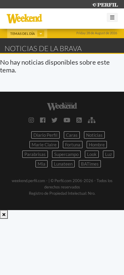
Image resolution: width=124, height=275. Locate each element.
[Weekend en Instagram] (31, 120)
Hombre (97, 144)
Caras (72, 135)
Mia (41, 164)
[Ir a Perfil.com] (104, 4)
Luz (108, 154)
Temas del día (23, 33)
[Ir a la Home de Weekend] (62, 106)
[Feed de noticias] (79, 120)
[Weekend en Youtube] (67, 120)
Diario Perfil (45, 135)
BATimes (90, 164)
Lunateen (63, 164)
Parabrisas (35, 154)
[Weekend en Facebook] (42, 120)
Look (92, 154)
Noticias (94, 135)
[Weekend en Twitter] (54, 120)
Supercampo (66, 154)
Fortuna (72, 144)
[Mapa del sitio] (91, 120)
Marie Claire (44, 144)
